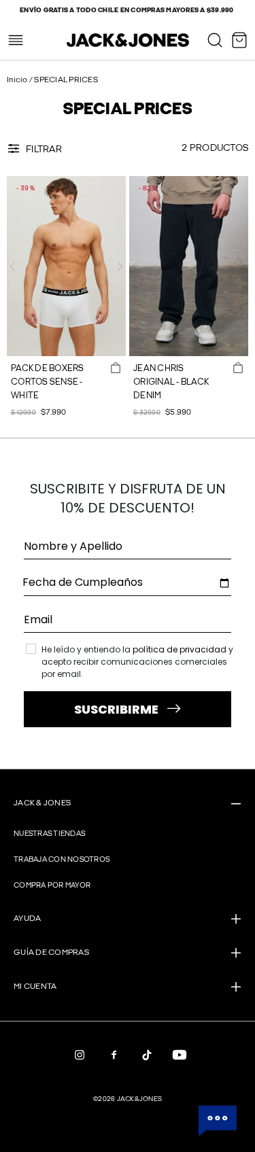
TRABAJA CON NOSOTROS (61, 859)
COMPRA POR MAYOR (52, 885)
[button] (12, 266)
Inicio (18, 80)
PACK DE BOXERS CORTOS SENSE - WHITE (47, 382)
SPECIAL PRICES (66, 80)
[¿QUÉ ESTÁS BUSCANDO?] (215, 40)
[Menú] (15, 40)
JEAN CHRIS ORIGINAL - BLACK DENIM (171, 382)
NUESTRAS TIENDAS (49, 833)
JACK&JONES (140, 1099)
